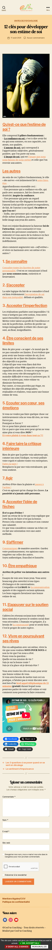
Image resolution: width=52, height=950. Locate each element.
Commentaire (8, 797)
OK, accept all (30, 943)
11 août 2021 (16, 38)
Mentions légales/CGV (13, 898)
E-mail (5, 831)
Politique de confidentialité (16, 902)
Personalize (39, 947)
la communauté (21, 624)
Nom (5, 820)
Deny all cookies (18, 947)
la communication (40, 587)
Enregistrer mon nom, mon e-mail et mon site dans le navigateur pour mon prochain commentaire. (26, 855)
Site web (6, 843)
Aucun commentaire (36, 38)
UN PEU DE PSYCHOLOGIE (26, 21)
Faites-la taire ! (10, 464)
